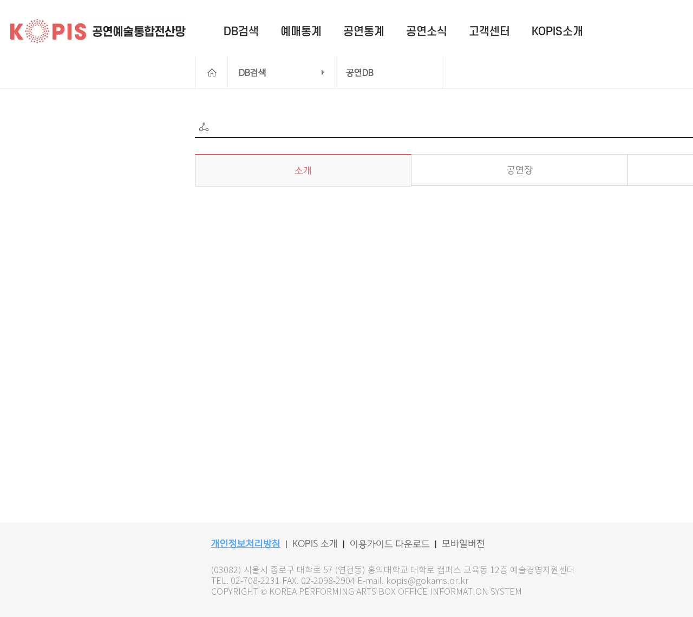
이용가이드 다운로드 (390, 544)
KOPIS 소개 (315, 544)
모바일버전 (463, 544)
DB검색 (252, 73)
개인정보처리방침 (245, 544)
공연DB (360, 73)
